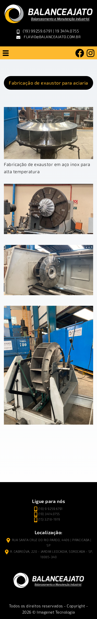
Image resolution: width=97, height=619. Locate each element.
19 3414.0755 (67, 31)
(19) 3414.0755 (49, 514)
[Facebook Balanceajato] (79, 53)
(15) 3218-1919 (49, 519)
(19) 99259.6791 (37, 31)
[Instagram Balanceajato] (90, 53)
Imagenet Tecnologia (56, 612)
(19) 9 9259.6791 (50, 509)
